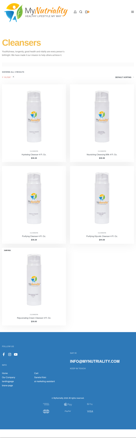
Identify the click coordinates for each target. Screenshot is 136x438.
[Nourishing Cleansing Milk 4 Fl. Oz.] (102, 116)
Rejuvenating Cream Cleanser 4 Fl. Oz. (34, 317)
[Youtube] (15, 354)
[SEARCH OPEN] (80, 11)
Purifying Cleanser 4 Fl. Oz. (34, 236)
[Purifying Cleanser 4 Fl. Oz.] (34, 198)
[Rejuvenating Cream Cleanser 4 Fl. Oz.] (34, 280)
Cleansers (34, 151)
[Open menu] (132, 12)
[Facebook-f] (3, 354)
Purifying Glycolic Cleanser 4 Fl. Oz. (102, 236)
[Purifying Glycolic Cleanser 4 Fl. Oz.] (102, 198)
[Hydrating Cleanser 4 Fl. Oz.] (34, 116)
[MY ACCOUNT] (75, 11)
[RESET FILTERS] (13, 77)
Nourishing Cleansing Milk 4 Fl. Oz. (102, 154)
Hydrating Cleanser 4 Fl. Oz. (34, 154)
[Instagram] (9, 354)
